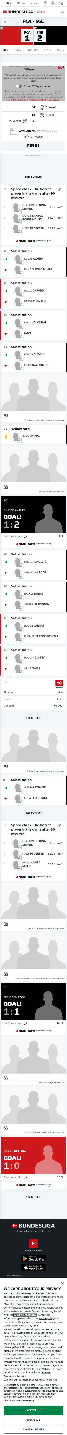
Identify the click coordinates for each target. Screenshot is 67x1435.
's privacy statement (27, 100)
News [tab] (17, 49)
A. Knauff (51, 107)
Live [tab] (5, 49)
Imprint (21, 1376)
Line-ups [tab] (32, 49)
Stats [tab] (47, 49)
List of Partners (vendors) (19, 1401)
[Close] (62, 1283)
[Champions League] (53, 3)
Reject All (33, 1420)
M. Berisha (15, 121)
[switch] (19, 86)
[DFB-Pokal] (45, 3)
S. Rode (50, 115)
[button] (62, 12)
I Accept (31, 1410)
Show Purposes (33, 1429)
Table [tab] (60, 49)
